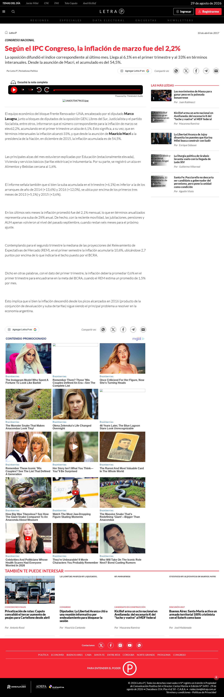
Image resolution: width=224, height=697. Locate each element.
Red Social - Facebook (110, 645)
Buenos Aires (74, 654)
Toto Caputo (71, 3)
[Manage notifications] (216, 677)
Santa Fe (99, 654)
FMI (56, 3)
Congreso (179, 654)
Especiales (71, 20)
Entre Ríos (113, 654)
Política (43, 654)
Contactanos (88, 645)
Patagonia (164, 654)
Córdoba (128, 654)
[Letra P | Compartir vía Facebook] (196, 71)
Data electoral (109, 20)
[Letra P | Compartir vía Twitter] (186, 71)
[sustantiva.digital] (56, 687)
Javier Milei (32, 3)
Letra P (13, 32)
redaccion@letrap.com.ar (203, 689)
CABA (88, 654)
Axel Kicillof (89, 3)
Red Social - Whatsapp (139, 645)
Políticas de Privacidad (204, 692)
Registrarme (210, 11)
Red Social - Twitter (101, 645)
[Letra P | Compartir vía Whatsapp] (176, 71)
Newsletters (180, 20)
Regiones (40, 20)
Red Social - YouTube (129, 645)
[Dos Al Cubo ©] (16, 687)
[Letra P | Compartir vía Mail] (216, 71)
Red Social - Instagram (120, 645)
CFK (46, 3)
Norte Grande (146, 654)
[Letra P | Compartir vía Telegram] (206, 71)
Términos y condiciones (178, 692)
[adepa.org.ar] (41, 686)
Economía (57, 654)
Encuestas (146, 20)
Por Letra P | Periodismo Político (22, 70)
